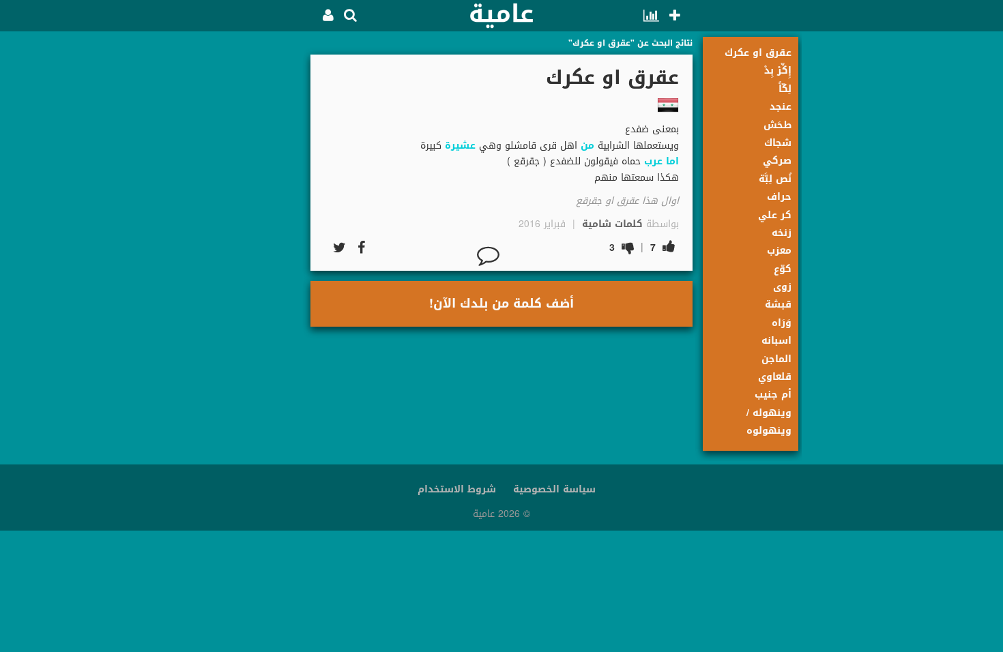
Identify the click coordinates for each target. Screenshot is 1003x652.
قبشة (778, 304)
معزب (779, 250)
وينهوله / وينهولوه (768, 422)
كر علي (774, 215)
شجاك (777, 143)
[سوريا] (668, 105)
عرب (653, 161)
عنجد (780, 107)
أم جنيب (773, 394)
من (587, 145)
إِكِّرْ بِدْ (777, 70)
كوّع (782, 269)
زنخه (781, 233)
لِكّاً (785, 89)
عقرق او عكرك (758, 53)
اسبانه (776, 340)
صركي (777, 160)
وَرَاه (781, 323)
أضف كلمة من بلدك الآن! (501, 303)
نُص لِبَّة (775, 179)
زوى (782, 287)
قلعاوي (774, 377)
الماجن (776, 359)
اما (672, 161)
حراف (779, 197)
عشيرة (460, 145)
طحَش (777, 125)
